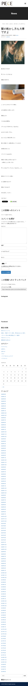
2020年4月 (3, 563)
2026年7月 (3, 396)
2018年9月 (3, 608)
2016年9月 (3, 664)
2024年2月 (3, 455)
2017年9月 (3, 636)
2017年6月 (3, 643)
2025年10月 (3, 415)
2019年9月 (3, 580)
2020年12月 (3, 544)
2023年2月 (3, 483)
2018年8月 (3, 610)
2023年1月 (3, 486)
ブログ (2, 353)
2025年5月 (3, 422)
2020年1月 (3, 570)
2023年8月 (3, 469)
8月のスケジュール (5, 330)
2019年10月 (3, 577)
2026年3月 (3, 406)
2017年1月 (3, 655)
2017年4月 (3, 648)
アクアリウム (4, 346)
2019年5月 (3, 589)
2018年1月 (3, 627)
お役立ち (11, 23)
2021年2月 (3, 540)
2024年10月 (3, 436)
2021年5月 (3, 533)
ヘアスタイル (4, 358)
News (7, 23)
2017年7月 (3, 641)
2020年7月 (3, 556)
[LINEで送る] (13, 201)
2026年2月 (3, 408)
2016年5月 (3, 671)
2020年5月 (3, 561)
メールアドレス (5, 251)
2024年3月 (3, 453)
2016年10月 (3, 662)
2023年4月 (3, 479)
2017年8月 (3, 638)
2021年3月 (3, 537)
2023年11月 (3, 462)
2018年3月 (3, 622)
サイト (2, 257)
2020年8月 (3, 554)
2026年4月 (3, 403)
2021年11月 (3, 518)
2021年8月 (3, 525)
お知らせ (3, 351)
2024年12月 (3, 432)
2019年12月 (3, 573)
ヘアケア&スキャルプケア (7, 356)
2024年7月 (3, 443)
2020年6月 (3, 558)
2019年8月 (3, 582)
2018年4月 (3, 619)
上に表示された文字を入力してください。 (11, 266)
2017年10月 (3, 634)
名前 (2, 245)
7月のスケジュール (5, 337)
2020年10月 (3, 549)
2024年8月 (3, 441)
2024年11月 (3, 434)
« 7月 (3, 387)
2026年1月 (3, 410)
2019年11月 (3, 575)
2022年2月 (3, 511)
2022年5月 (3, 504)
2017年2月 (3, 652)
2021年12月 (3, 516)
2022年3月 (3, 509)
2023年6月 (3, 474)
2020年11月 (3, 547)
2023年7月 (3, 471)
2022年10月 (3, 493)
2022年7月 (3, 500)
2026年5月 (3, 401)
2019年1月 (3, 598)
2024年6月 (3, 446)
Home (3, 23)
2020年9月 (3, 551)
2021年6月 (3, 530)
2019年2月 (3, 596)
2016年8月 (3, 667)
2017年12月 (3, 629)
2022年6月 (3, 502)
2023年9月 (3, 467)
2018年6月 (3, 615)
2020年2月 (3, 568)
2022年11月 (3, 490)
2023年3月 (3, 481)
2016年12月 (3, 657)
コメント (3, 226)
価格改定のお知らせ (5, 340)
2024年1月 (3, 457)
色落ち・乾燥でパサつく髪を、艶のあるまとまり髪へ (13, 333)
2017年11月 (3, 631)
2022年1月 (3, 514)
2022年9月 (3, 495)
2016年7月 (3, 669)
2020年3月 (3, 565)
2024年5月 (3, 448)
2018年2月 (3, 624)
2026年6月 (3, 399)
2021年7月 (3, 528)
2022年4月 (3, 507)
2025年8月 (3, 417)
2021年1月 (3, 542)
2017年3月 (3, 650)
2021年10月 (3, 521)
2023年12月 (3, 460)
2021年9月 (3, 523)
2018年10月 (3, 605)
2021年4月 (3, 535)
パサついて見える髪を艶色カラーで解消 (10, 335)
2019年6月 (3, 587)
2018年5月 (3, 617)
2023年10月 (3, 464)
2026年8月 (3, 394)
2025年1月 (3, 429)
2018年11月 (3, 603)
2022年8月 (3, 497)
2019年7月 (3, 584)
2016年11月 (3, 659)
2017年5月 (3, 645)
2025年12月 (3, 413)
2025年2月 (3, 427)
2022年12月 (3, 488)
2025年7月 (3, 420)
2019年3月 (3, 594)
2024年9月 (3, 439)
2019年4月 (3, 591)
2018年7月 (3, 612)
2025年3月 (3, 424)
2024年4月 (3, 450)
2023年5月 (3, 476)
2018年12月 (3, 601)
